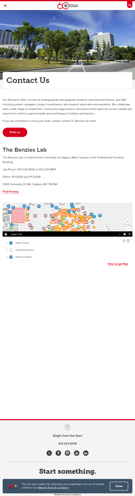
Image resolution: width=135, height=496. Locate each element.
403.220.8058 (67, 443)
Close (119, 486)
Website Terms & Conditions (53, 487)
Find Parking (10, 192)
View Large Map (118, 264)
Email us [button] (15, 132)
